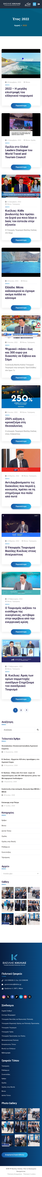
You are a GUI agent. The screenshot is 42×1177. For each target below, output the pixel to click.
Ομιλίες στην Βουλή (9, 841)
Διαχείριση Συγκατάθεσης (14, 1155)
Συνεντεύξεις (6, 852)
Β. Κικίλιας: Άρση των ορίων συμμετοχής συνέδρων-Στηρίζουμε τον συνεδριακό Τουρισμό (19, 682)
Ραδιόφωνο (6, 847)
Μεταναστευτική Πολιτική (10, 1040)
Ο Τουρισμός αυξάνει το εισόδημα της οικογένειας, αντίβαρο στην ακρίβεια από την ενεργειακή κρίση (20, 615)
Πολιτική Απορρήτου (14, 1174)
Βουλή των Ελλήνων (8, 1049)
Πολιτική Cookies (29, 1174)
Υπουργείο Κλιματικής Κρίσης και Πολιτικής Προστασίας (20, 1023)
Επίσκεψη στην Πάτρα (10, 802)
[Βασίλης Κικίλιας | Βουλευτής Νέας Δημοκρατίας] (12, 4)
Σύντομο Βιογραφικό (8, 1015)
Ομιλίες (33, 140)
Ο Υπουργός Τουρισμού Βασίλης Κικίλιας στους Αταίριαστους (20, 551)
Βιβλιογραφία (6, 1053)
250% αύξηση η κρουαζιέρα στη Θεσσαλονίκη (15, 422)
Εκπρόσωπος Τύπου (9, 1044)
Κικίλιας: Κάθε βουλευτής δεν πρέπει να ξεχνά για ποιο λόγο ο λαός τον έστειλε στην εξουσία (21, 217)
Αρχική (17, 25)
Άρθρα (4, 820)
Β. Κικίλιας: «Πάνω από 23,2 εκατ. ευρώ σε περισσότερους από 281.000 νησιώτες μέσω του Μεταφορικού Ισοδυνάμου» (21, 775)
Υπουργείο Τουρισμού (9, 1028)
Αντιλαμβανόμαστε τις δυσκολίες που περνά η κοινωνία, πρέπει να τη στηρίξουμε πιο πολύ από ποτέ (20, 489)
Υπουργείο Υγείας (7, 1032)
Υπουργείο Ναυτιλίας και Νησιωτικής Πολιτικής (17, 1019)
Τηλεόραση (16, 204)
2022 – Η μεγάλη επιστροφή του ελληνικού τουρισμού (19, 92)
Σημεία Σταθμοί (7, 1011)
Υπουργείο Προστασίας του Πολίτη (13, 1036)
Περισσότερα (21, 106)
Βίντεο (28, 82)
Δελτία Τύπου (6, 831)
